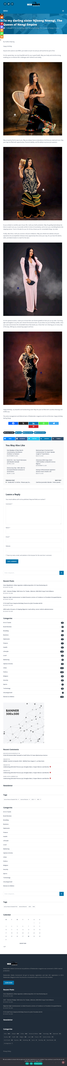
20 (22, 933)
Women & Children (8, 696)
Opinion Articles (8, 663)
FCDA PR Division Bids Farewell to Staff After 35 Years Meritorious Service (25, 755)
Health (5, 647)
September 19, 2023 (13, 456)
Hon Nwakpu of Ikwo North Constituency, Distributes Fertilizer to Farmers (15, 452)
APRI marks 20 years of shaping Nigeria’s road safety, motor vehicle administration (28, 609)
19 (17, 933)
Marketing (6, 659)
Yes (27, 1063)
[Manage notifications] (63, 1062)
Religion (5, 676)
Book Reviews (7, 626)
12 (17, 929)
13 (22, 929)
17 (6, 933)
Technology (6, 688)
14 (28, 929)
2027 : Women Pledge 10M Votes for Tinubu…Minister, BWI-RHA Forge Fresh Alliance (28, 591)
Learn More (8, 983)
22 (34, 933)
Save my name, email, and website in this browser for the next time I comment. (29, 555)
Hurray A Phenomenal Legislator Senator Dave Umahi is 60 (45, 470)
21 (28, 933)
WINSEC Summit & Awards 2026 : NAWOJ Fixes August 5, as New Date (23, 761)
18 (11, 933)
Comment (9, 504)
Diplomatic (6, 639)
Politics (5, 672)
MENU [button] (5, 11)
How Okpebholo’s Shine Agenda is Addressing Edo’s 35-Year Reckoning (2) (25, 585)
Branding (6, 631)
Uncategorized (7, 692)
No (31, 1063)
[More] (1, 36)
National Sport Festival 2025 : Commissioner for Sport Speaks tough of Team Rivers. (45, 452)
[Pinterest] (33, 426)
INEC (39, 799)
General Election (25, 799)
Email (8, 537)
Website (8, 546)
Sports (5, 684)
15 (34, 929)
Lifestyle (10, 28)
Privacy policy (38, 1063)
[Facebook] (13, 423)
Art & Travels (7, 622)
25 (11, 936)
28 (28, 936)
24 (6, 936)
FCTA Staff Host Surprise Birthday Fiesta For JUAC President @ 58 (22, 603)
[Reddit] (1, 17)
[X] (23, 423)
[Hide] (0, 40)
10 (6, 929)
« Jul (4, 946)
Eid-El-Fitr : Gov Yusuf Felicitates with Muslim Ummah (16, 461)
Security (5, 680)
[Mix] (1, 30)
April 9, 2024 (11, 463)
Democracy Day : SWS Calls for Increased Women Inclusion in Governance (16, 469)
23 (39, 933)
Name (8, 527)
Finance (5, 643)
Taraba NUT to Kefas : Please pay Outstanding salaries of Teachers (28, 482)
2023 (33, 799)
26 (17, 936)
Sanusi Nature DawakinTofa (11, 799)
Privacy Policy (7, 1051)
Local (4, 655)
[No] (65, 1061)
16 (39, 929)
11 (11, 929)
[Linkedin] (33, 423)
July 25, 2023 (40, 473)
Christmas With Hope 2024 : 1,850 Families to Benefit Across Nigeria (45, 461)
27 (22, 936)
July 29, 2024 (40, 456)
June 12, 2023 (11, 473)
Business (6, 635)
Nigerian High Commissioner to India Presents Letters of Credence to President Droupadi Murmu (32, 597)
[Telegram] (54, 423)
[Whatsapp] (44, 423)
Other (5, 668)
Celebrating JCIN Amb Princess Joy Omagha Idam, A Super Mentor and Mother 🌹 (27, 767)
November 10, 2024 (42, 465)
